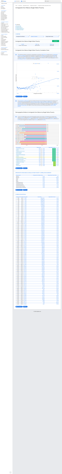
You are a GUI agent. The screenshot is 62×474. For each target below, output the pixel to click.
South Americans (18, 153)
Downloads (24, 1)
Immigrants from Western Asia (20, 160)
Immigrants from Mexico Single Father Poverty (44, 5)
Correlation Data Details (19, 29)
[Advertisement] (26, 16)
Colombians (18, 163)
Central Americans (19, 152)
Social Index (20, 5)
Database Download (4, 3)
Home (16, 5)
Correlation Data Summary (20, 28)
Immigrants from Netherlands (20, 154)
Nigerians (17, 164)
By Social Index (3, 11)
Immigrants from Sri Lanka (20, 148)
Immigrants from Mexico (33, 5)
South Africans (18, 165)
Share (26, 96)
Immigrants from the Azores (20, 151)
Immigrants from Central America (21, 158)
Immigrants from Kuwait (19, 159)
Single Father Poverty (26, 5)
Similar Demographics (19, 27)
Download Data (20, 96)
